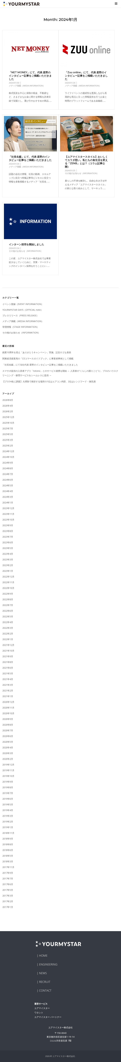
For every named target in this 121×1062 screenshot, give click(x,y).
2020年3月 (7, 753)
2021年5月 (7, 673)
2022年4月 (7, 622)
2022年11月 (8, 582)
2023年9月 (7, 525)
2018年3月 (7, 861)
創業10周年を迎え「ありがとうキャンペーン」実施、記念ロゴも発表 (36, 352)
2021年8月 (7, 662)
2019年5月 (7, 804)
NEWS (43, 973)
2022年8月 (7, 599)
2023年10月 (8, 519)
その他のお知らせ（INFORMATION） (82, 173)
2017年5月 (7, 889)
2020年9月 (7, 719)
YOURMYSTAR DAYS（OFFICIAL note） (22, 309)
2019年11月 (8, 770)
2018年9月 (7, 838)
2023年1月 (7, 570)
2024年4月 (7, 491)
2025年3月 (7, 439)
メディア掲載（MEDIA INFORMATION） (27, 85)
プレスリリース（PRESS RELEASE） (20, 315)
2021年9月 (7, 656)
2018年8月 (7, 844)
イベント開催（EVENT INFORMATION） (22, 304)
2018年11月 (8, 832)
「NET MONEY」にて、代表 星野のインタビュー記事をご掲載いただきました (30, 76)
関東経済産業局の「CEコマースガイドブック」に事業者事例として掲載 (37, 358)
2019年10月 (8, 775)
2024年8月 (7, 468)
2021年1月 (7, 696)
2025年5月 (7, 434)
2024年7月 (7, 474)
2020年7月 (7, 730)
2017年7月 (7, 878)
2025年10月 (8, 422)
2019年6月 (7, 798)
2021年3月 (7, 684)
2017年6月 (7, 884)
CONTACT (45, 990)
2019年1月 (7, 827)
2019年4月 (7, 810)
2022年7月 (7, 605)
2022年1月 (7, 639)
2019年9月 (7, 781)
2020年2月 (7, 758)
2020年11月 (8, 707)
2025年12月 (8, 417)
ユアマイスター (42, 1008)
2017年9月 (7, 872)
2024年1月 (7, 502)
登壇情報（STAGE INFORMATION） (20, 326)
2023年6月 (7, 542)
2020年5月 (7, 741)
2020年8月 (7, 724)
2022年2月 (7, 633)
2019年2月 (7, 821)
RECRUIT (44, 982)
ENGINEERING (48, 964)
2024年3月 (7, 496)
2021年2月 (7, 690)
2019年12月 (8, 764)
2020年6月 (7, 736)
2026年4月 (7, 405)
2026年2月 (7, 411)
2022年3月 (7, 627)
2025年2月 (7, 445)
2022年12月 (8, 576)
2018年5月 (7, 855)
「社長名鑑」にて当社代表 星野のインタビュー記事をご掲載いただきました (40, 364)
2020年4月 (7, 747)
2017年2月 (7, 901)
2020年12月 (8, 701)
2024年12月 (8, 451)
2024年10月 (8, 456)
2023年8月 (7, 531)
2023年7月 (7, 536)
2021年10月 (8, 650)
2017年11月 (8, 867)
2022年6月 (7, 610)
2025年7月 (7, 428)
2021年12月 (8, 644)
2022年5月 (7, 616)
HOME (43, 955)
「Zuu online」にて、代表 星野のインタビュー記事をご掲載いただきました (86, 76)
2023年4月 (7, 553)
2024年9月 (7, 462)
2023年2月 (7, 565)
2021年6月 (7, 667)
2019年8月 (7, 787)
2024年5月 (7, 485)
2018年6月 (7, 850)
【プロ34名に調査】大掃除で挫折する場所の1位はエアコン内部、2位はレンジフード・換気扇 (49, 381)
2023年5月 (7, 548)
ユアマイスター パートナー (47, 1016)
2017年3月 (7, 895)
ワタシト (38, 1012)
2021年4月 (7, 679)
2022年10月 (8, 587)
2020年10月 (8, 713)
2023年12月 (8, 508)
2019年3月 (7, 815)
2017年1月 (7, 906)
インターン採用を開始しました (26, 244)
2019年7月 (7, 793)
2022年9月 (7, 593)
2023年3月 (7, 559)
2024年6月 (7, 479)
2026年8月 (7, 399)
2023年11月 (8, 513)
